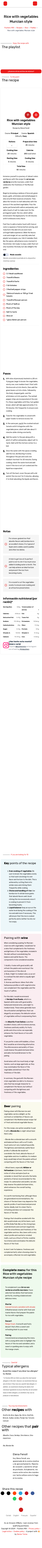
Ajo (20, 1415)
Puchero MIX (9, 28)
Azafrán (30, 1415)
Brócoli (5, 1418)
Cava (12, 1435)
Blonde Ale (10, 1446)
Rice (26, 28)
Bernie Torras (22, 1534)
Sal (26, 1418)
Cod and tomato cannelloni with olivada (20, 1307)
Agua (17, 1415)
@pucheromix (21, 647)
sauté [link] (21, 423)
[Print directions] (36, 115)
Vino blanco (25, 1435)
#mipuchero (24, 649)
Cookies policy (19, 1531)
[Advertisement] (21, 350)
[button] (5, 3)
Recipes (19, 28)
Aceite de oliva (8, 1415)
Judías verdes (14, 1418)
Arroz (24, 1415)
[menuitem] (8, 1515)
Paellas (33, 28)
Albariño (6, 1435)
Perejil (22, 1418)
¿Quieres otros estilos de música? (21, 71)
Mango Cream (10, 1324)
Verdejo (17, 1435)
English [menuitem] (16, 1515)
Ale (4, 1446)
